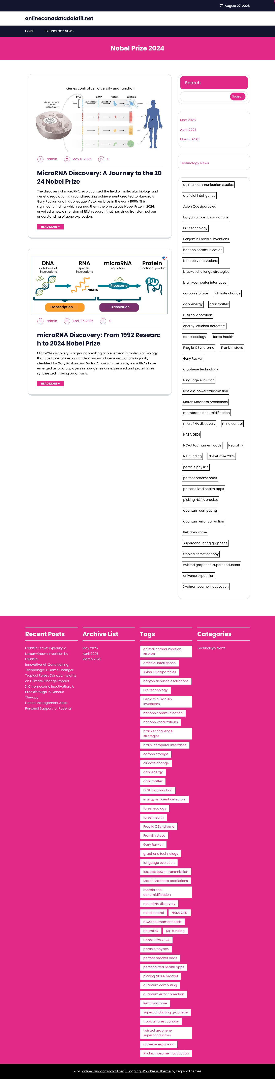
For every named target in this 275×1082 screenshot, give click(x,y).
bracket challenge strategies (206, 271)
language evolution (198, 380)
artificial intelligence (199, 195)
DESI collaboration (197, 315)
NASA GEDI (191, 434)
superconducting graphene (205, 543)
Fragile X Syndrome (198, 347)
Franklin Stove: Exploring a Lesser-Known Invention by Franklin (46, 653)
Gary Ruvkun (193, 358)
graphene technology (200, 369)
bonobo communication (202, 250)
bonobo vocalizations (200, 260)
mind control (232, 423)
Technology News (58, 31)
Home (29, 31)
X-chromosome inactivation (205, 586)
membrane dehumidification (206, 412)
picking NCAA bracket (200, 499)
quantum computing (200, 510)
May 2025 (188, 120)
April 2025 (188, 130)
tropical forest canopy (201, 554)
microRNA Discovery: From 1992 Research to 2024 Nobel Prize (98, 339)
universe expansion (198, 575)
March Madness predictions (205, 402)
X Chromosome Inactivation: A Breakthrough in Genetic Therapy (49, 692)
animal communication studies (208, 184)
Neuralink (235, 445)
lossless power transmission (205, 391)
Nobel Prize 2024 (222, 456)
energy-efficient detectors (204, 326)
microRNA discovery (199, 423)
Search (193, 83)
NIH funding (192, 456)
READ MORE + (50, 227)
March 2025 (189, 139)
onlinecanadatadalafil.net (59, 18)
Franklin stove (232, 347)
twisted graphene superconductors (211, 565)
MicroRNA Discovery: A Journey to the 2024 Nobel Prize (99, 177)
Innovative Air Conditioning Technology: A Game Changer (49, 667)
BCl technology (195, 228)
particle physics (196, 467)
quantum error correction (203, 521)
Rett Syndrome (195, 532)
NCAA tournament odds (202, 445)
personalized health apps (203, 488)
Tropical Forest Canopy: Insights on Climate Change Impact (50, 678)
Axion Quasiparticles (199, 206)
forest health (223, 336)
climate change (228, 293)
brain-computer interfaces (204, 282)
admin (52, 159)
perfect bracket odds (200, 478)
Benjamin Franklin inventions (206, 239)
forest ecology (194, 336)
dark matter (218, 304)
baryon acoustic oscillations (205, 217)
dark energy (193, 304)
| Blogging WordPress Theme (148, 1071)
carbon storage (195, 293)
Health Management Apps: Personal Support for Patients (48, 705)
